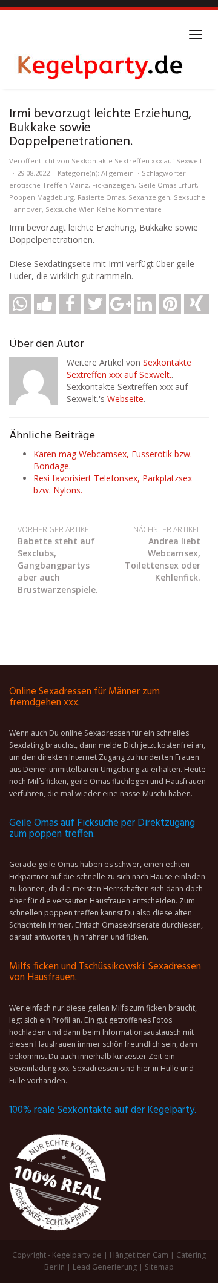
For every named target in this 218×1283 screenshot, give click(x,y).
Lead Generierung (105, 1267)
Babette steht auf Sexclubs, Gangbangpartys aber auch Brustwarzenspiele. (58, 559)
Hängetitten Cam (139, 1255)
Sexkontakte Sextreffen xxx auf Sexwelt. (137, 160)
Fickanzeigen (113, 185)
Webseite (125, 398)
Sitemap (159, 1267)
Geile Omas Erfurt (167, 185)
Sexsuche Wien (70, 209)
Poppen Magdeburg (41, 197)
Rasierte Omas (101, 197)
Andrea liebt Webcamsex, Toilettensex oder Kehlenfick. (162, 553)
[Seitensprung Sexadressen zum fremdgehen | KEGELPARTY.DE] (100, 65)
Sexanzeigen (149, 197)
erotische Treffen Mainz (48, 185)
